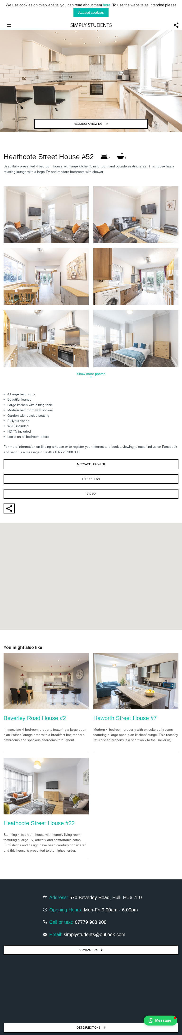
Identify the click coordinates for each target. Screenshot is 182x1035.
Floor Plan (91, 479)
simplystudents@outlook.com (94, 934)
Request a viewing (88, 123)
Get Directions (89, 1027)
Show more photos (91, 374)
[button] (160, 1021)
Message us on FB (91, 464)
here (106, 5)
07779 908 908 (90, 922)
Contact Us (88, 950)
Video (91, 493)
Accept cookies (91, 12)
